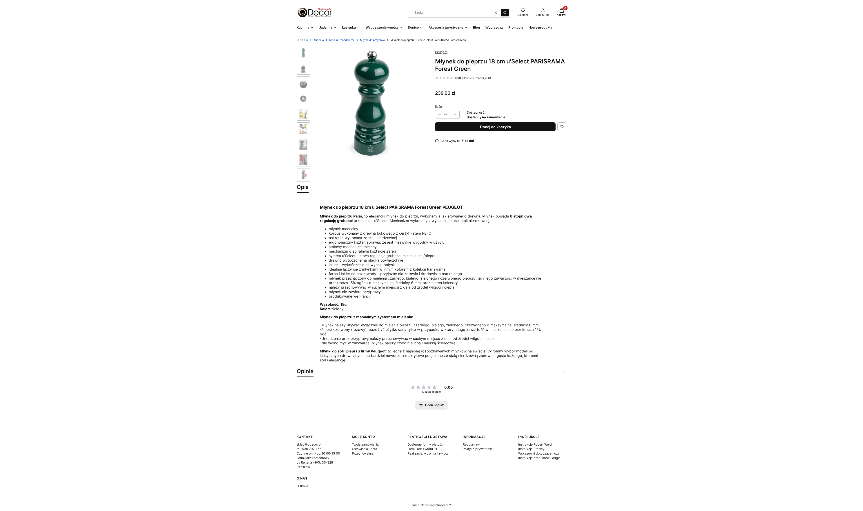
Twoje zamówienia (365, 444)
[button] (505, 12)
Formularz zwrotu (420, 449)
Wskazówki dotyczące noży (539, 453)
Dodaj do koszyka (495, 127)
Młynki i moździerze (342, 40)
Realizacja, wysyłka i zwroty (428, 453)
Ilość (438, 106)
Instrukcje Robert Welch (535, 444)
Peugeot (441, 52)
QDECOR (302, 40)
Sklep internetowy (430, 505)
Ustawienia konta (364, 449)
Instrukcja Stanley (531, 449)
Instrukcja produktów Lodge (539, 458)
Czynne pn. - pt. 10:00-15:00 (318, 453)
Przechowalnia (362, 453)
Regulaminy (471, 444)
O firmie (302, 486)
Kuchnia (319, 40)
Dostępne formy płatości (425, 444)
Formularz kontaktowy (313, 458)
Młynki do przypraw (372, 40)
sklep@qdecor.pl (309, 444)
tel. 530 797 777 (309, 449)
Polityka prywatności (478, 449)
